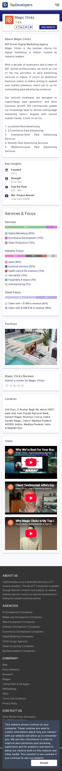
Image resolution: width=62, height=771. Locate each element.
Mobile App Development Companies (22, 617)
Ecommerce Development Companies (22, 631)
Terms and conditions (14, 698)
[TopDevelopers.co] (14, 5)
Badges (6, 679)
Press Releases (11, 669)
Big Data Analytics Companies (18, 651)
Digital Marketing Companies (17, 636)
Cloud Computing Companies (18, 646)
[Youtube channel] (31, 27)
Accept (44, 763)
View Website (48, 27)
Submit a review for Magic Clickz (24, 380)
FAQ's (5, 694)
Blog (4, 664)
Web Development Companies (18, 622)
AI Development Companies (17, 612)
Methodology (9, 689)
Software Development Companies (21, 627)
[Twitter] (26, 27)
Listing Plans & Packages (16, 684)
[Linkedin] (21, 27)
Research (7, 674)
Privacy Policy (9, 703)
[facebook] (17, 27)
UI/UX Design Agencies (15, 641)
